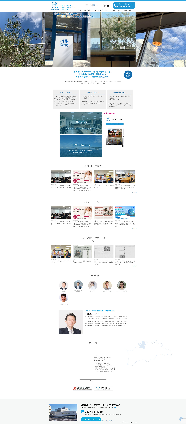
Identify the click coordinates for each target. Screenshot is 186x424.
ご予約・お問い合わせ (89, 419)
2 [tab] (94, 65)
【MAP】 (115, 407)
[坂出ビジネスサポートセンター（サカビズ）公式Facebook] (104, 5)
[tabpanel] (93, 39)
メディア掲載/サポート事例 (124, 10)
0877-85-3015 (94, 411)
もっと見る (134, 192)
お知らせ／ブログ (98, 10)
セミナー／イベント (110, 10)
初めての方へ (87, 10)
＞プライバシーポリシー (107, 420)
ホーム (79, 10)
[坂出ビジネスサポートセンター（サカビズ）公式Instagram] (108, 5)
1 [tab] (92, 65)
